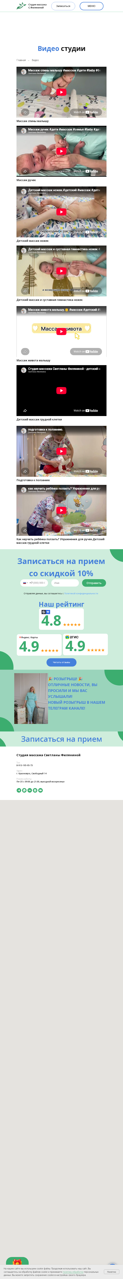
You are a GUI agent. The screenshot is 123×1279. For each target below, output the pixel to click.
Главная (21, 60)
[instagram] (35, 790)
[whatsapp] (24, 790)
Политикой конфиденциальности (81, 593)
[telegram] (19, 790)
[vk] (29, 790)
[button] (63, 6)
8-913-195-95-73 (24, 765)
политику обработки (73, 1271)
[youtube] (40, 790)
